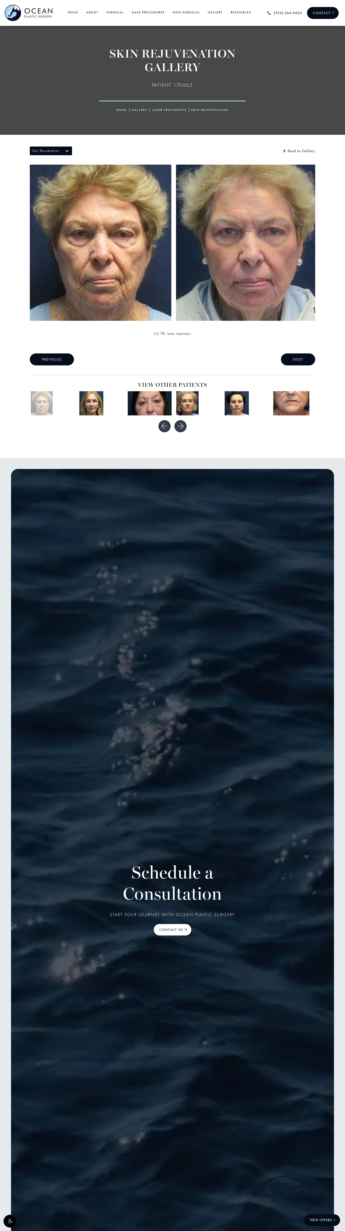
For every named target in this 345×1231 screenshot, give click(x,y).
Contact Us (171, 930)
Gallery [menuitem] (215, 12)
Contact (321, 13)
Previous (52, 359)
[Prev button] (164, 426)
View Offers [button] (321, 1220)
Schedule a (172, 884)
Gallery (139, 110)
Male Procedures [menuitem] (148, 12)
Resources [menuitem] (241, 12)
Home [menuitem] (73, 12)
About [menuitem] (92, 12)
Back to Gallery (301, 151)
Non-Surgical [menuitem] (186, 12)
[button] (10, 1221)
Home (121, 110)
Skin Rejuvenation (210, 110)
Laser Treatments (169, 110)
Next (298, 359)
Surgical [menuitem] (115, 12)
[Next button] (180, 426)
